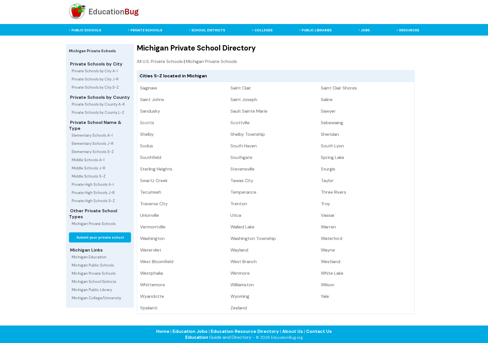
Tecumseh (150, 192)
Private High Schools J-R (93, 192)
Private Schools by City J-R (95, 79)
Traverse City (154, 204)
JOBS (365, 30)
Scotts (147, 123)
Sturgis (328, 169)
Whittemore (152, 285)
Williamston (242, 285)
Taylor (327, 180)
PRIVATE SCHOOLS (146, 30)
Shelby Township (247, 134)
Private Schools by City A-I (95, 71)
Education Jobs (190, 331)
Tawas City (241, 180)
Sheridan (330, 134)
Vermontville (152, 227)
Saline (327, 99)
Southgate (241, 157)
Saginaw (148, 88)
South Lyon (332, 146)
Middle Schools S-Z (89, 176)
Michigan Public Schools (93, 265)
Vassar (328, 215)
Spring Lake (332, 157)
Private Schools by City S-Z (95, 87)
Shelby (147, 134)
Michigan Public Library (92, 289)
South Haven (243, 146)
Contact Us (319, 331)
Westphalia (151, 273)
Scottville (240, 123)
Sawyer (328, 111)
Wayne (328, 250)
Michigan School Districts (94, 281)
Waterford (331, 238)
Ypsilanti (148, 308)
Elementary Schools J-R (93, 143)
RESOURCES (409, 30)
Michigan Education (89, 257)
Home (162, 331)
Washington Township (253, 238)
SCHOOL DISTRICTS (208, 30)
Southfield (150, 157)
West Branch (243, 262)
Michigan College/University (96, 298)
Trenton (238, 204)
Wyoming (239, 296)
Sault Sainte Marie (248, 111)
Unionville (149, 215)
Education (196, 337)
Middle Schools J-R (88, 168)
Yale (325, 296)
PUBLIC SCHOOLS (86, 30)
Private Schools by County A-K (98, 104)
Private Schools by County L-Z (98, 112)
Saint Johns (152, 99)
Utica (235, 215)
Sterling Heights (156, 169)
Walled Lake (242, 227)
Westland (330, 262)
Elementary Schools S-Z (93, 151)
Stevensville (242, 169)
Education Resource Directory (245, 331)
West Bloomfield (156, 262)
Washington (152, 238)
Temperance (243, 192)
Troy (325, 204)
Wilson (327, 285)
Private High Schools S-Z (93, 200)
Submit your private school (100, 237)
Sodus (146, 146)
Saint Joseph (243, 99)
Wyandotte (152, 296)
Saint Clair (240, 88)
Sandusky (150, 111)
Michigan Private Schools (94, 223)
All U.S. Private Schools (160, 61)
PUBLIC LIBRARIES (317, 30)
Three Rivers (333, 192)
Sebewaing (332, 123)
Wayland (239, 250)
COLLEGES (263, 30)
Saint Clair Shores (339, 88)
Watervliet (150, 250)
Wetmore (240, 273)
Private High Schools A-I (93, 184)
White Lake (332, 273)
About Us (292, 331)
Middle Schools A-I (88, 160)
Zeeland (238, 308)
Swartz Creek (154, 180)
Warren (328, 227)
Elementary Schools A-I (92, 135)
